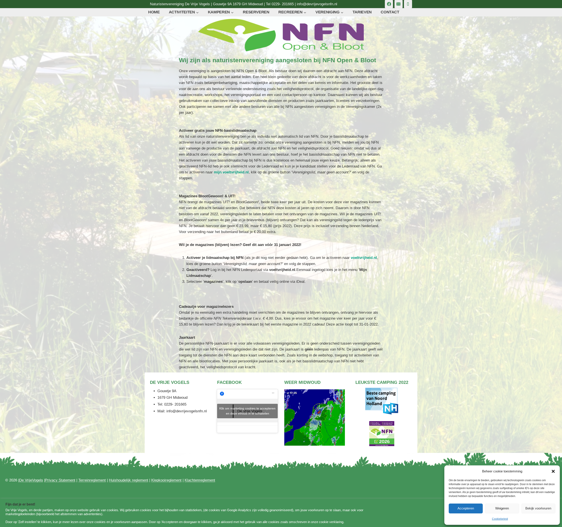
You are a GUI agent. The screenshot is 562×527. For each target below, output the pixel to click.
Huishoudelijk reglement (128, 480)
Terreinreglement (92, 480)
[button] (553, 471)
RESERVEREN (256, 12)
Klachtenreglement (200, 480)
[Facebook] (389, 4)
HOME (154, 12)
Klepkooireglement (166, 480)
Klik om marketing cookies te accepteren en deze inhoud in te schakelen (247, 411)
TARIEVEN (362, 12)
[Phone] (408, 4)
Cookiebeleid (500, 518)
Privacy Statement (60, 480)
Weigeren (502, 508)
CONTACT (390, 12)
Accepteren (466, 508)
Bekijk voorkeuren (538, 508)
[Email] (398, 4)
